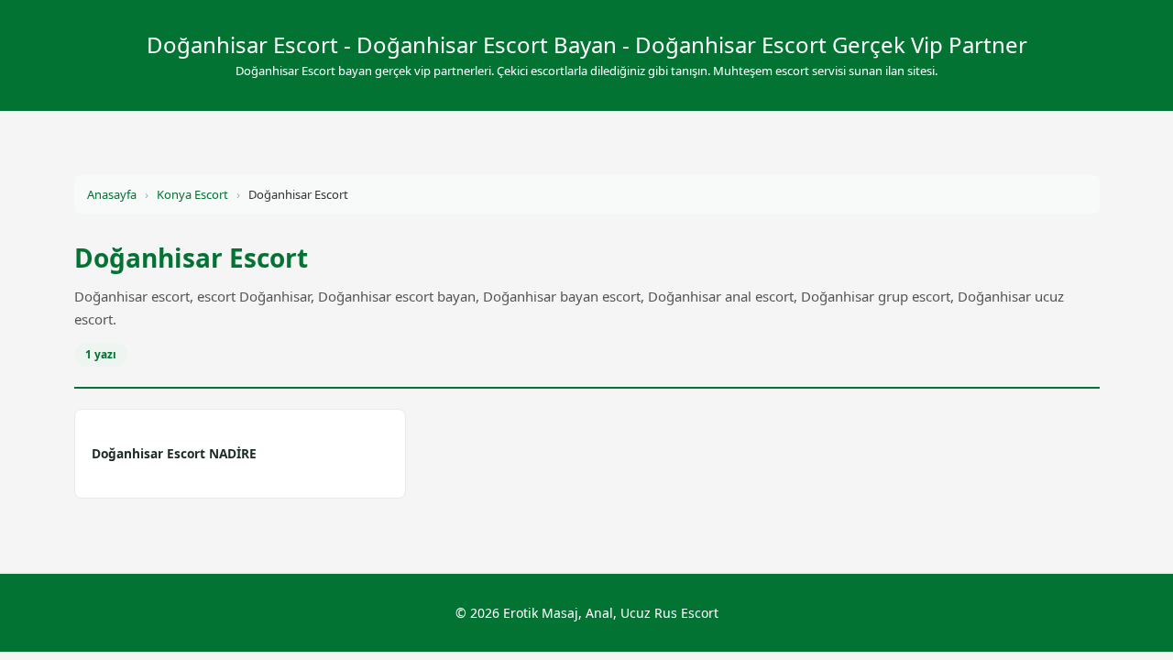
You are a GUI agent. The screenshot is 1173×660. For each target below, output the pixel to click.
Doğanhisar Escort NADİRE (174, 453)
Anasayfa (112, 194)
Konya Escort (192, 194)
